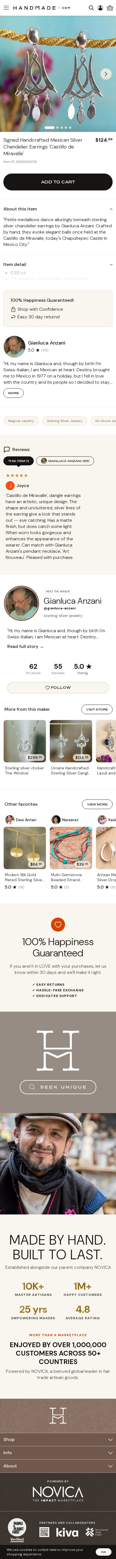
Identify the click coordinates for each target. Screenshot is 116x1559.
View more (97, 804)
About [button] (10, 1466)
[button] (5, 8)
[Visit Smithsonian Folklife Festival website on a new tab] (44, 1532)
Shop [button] (9, 1439)
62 (33, 666)
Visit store (97, 709)
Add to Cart (58, 181)
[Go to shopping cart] (109, 8)
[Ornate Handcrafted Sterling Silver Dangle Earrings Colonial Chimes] (71, 741)
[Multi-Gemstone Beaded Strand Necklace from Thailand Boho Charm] (71, 848)
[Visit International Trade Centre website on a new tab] (96, 1532)
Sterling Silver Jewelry (64, 421)
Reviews (58, 673)
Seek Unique (63, 1087)
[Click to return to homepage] (42, 7)
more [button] (13, 393)
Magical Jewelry (21, 421)
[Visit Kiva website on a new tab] (67, 1532)
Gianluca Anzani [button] (46, 342)
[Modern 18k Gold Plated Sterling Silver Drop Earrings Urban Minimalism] (25, 848)
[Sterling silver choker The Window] (25, 741)
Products (33, 673)
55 (58, 666)
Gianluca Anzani (68, 461)
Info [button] (7, 1453)
